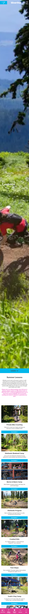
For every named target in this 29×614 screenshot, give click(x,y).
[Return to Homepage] (16, 2)
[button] (3, 611)
